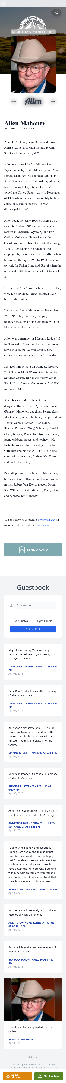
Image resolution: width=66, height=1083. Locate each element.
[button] (33, 999)
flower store (44, 525)
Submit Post (33, 629)
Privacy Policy (23, 1067)
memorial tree (47, 519)
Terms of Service (42, 1067)
